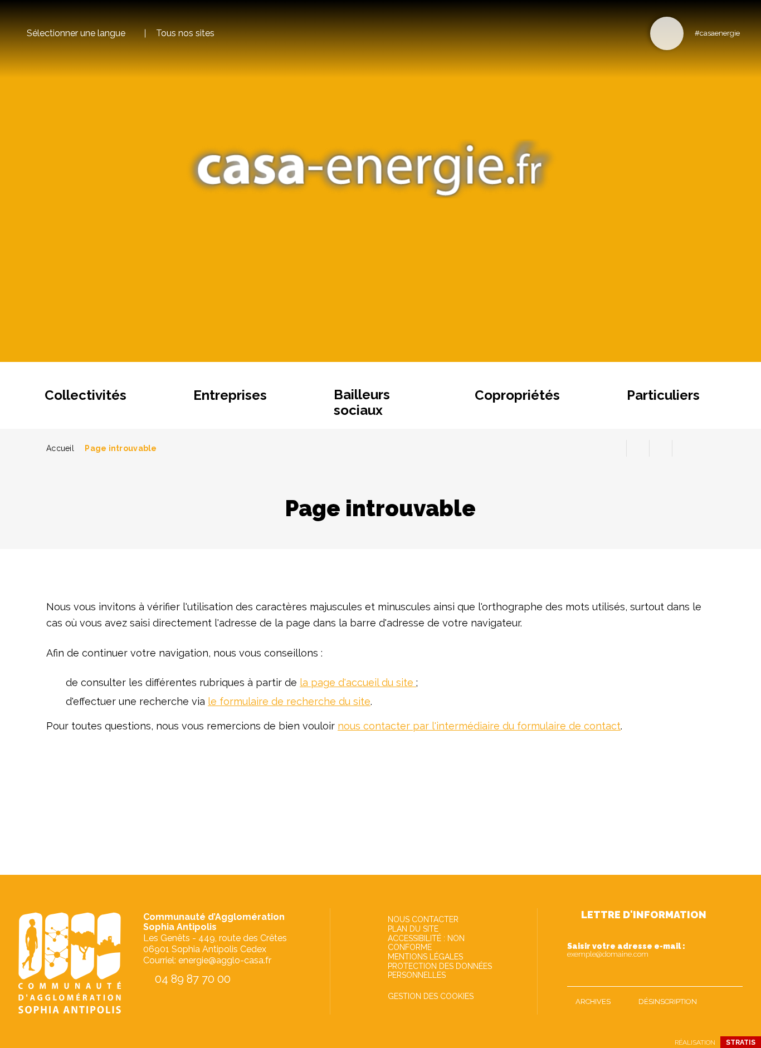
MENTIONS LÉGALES (425, 956)
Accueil (60, 448)
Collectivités (85, 395)
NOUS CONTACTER (423, 919)
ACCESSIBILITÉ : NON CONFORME (426, 943)
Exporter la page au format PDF (638, 448)
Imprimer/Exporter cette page (615, 448)
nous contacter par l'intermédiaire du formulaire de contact (479, 726)
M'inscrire (731, 975)
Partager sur (683, 448)
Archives (593, 1001)
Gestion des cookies (431, 996)
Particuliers (663, 395)
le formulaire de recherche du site (289, 701)
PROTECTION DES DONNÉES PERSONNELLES (440, 971)
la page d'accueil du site (358, 682)
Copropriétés (517, 395)
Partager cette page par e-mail (661, 448)
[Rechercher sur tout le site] (667, 33)
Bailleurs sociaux (362, 402)
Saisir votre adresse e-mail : (626, 950)
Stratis (740, 1042)
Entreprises (230, 395)
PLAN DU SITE (413, 928)
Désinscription (667, 1001)
